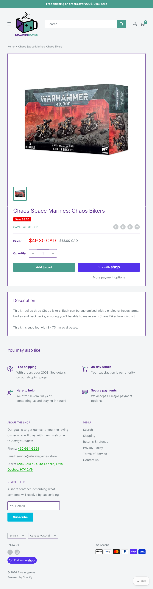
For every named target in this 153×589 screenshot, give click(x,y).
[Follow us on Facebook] (10, 552)
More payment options (109, 277)
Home (11, 46)
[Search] (121, 24)
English (14, 535)
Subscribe (20, 517)
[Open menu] (9, 23)
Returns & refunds (95, 441)
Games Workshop (25, 227)
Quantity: (20, 253)
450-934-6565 (28, 448)
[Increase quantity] (53, 253)
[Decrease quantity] (33, 253)
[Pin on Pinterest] (123, 226)
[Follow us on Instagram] (17, 552)
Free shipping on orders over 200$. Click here (76, 4)
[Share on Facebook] (115, 226)
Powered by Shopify (19, 577)
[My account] (135, 24)
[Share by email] (137, 226)
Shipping (89, 435)
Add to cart (44, 267)
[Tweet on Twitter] (130, 226)
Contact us (91, 460)
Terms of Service (95, 454)
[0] (142, 24)
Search (88, 429)
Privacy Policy (93, 448)
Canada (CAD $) (40, 535)
